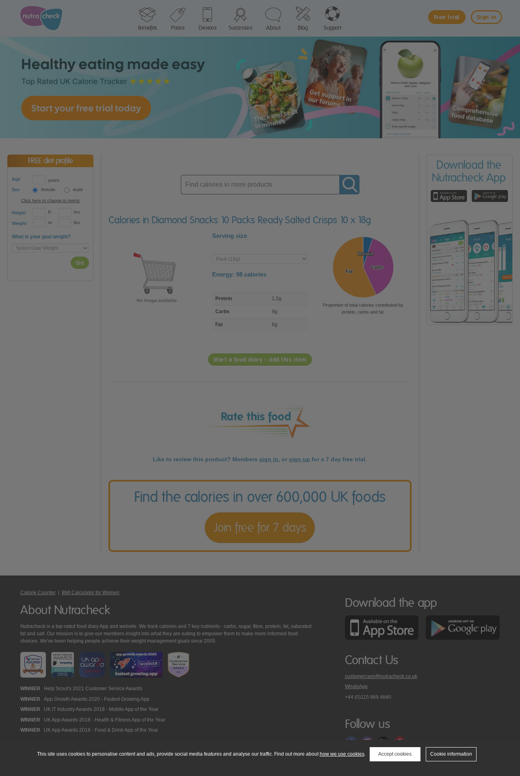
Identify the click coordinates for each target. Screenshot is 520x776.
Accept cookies (395, 754)
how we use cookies (342, 754)
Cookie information (451, 754)
